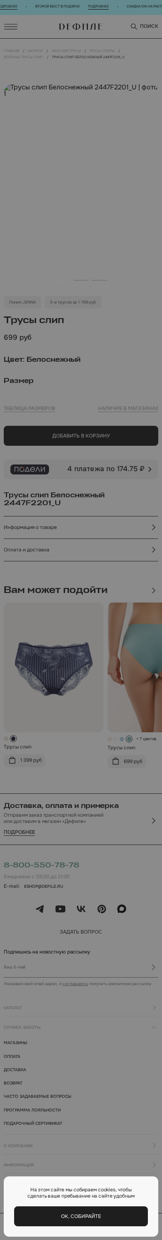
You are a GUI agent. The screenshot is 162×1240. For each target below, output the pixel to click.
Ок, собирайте (81, 1216)
